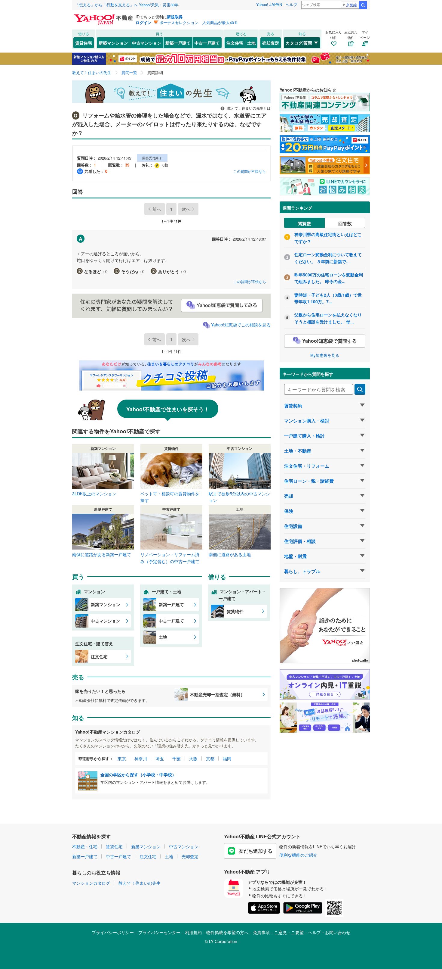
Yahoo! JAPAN (269, 4)
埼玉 (159, 759)
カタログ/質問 (299, 43)
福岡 (227, 759)
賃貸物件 (235, 611)
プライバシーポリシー (113, 932)
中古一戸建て (207, 43)
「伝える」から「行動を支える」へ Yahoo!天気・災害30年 (127, 5)
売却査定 (270, 43)
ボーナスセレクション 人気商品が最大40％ (198, 22)
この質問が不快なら (249, 171)
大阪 (193, 759)
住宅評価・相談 (300, 541)
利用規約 (193, 932)
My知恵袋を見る (324, 355)
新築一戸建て (178, 43)
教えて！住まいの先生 (139, 883)
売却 (288, 496)
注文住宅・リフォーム (306, 466)
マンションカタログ (91, 883)
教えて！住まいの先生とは (248, 108)
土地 (251, 43)
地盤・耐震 (295, 556)
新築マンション (113, 43)
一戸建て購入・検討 (304, 435)
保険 (288, 511)
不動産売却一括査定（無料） (217, 694)
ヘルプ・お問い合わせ (329, 932)
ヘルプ (291, 4)
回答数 (345, 223)
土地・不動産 (297, 450)
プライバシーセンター (159, 932)
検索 (363, 5)
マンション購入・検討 (306, 420)
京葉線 (351, 4)
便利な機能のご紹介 (298, 855)
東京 (122, 759)
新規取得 (175, 17)
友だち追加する (255, 850)
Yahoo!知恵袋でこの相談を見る (241, 325)
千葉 (176, 759)
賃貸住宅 (83, 43)
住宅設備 (293, 526)
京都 (210, 759)
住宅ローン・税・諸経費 (309, 481)
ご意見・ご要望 (289, 932)
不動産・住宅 (84, 846)
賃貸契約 (293, 405)
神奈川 (140, 759)
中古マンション (146, 43)
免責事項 (261, 932)
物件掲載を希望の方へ (227, 932)
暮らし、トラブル (302, 571)
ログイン (143, 22)
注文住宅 (234, 43)
